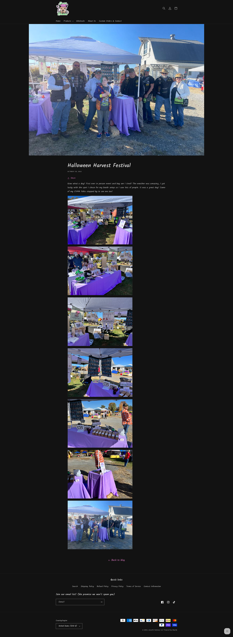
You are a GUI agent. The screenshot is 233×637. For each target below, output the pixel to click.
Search (75, 586)
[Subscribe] (101, 602)
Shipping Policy (87, 586)
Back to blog (118, 560)
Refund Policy (103, 586)
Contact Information (152, 586)
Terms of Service (133, 586)
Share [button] (73, 178)
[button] (68, 21)
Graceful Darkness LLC (156, 630)
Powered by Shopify (170, 630)
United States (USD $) (68, 626)
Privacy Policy (117, 586)
